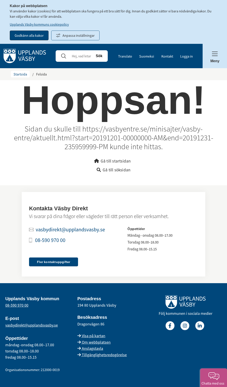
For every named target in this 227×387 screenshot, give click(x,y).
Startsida (20, 74)
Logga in (186, 56)
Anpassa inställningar (79, 35)
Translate (125, 56)
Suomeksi (146, 56)
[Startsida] (25, 55)
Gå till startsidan (116, 161)
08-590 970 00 (50, 240)
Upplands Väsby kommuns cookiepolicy (39, 24)
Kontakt (167, 56)
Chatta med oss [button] (214, 383)
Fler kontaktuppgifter (53, 262)
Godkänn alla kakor (29, 35)
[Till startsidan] (185, 302)
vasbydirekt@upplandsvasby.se (70, 229)
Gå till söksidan (116, 169)
